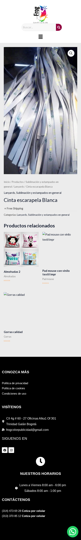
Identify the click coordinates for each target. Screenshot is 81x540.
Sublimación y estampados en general (38, 192)
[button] (40, 37)
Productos (18, 181)
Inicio (7, 181)
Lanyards (19, 186)
